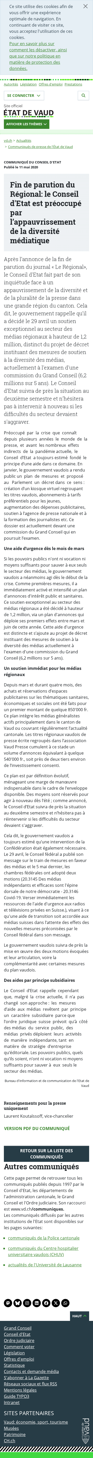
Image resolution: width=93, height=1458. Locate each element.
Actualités (23, 140)
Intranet (12, 1402)
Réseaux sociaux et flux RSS (30, 1384)
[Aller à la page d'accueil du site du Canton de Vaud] (46, 110)
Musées (11, 1428)
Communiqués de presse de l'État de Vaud (40, 146)
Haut (77, 1316)
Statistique (14, 1365)
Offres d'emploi (51, 84)
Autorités (11, 84)
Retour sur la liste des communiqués (46, 1154)
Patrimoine (15, 1434)
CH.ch (9, 1441)
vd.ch (8, 140)
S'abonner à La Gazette (26, 1378)
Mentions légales (20, 1390)
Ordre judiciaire (19, 1340)
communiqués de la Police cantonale (44, 1238)
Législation (28, 84)
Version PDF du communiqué (37, 1128)
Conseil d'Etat (17, 1334)
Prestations (73, 84)
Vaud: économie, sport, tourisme (36, 1422)
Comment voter (19, 1347)
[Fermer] (85, 6)
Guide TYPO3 (16, 1396)
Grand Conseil (18, 1328)
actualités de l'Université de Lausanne (45, 1265)
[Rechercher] (83, 95)
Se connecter (21, 95)
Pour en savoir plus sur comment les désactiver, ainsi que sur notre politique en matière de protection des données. (38, 56)
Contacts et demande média (31, 1371)
